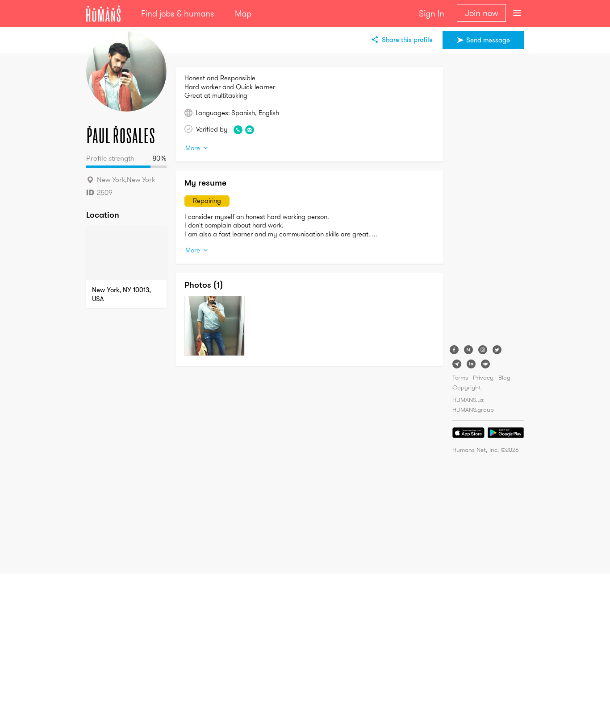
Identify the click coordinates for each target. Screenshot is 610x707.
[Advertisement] (488, 201)
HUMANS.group (473, 409)
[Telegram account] (456, 364)
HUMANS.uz (468, 400)
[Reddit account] (485, 364)
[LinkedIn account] (471, 364)
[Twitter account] (497, 349)
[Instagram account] (482, 349)
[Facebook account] (454, 349)
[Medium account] (468, 349)
